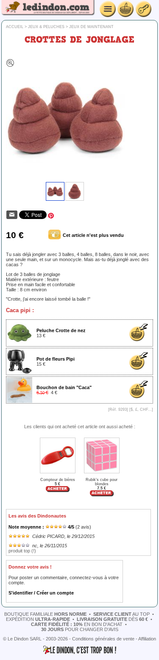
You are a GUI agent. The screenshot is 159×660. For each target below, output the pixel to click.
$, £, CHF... (141, 409)
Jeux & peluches (46, 27)
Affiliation (147, 638)
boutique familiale (45, 614)
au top (121, 614)
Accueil (14, 27)
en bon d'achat (77, 624)
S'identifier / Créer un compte (41, 592)
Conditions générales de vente (103, 638)
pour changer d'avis (79, 629)
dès (112, 619)
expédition (38, 619)
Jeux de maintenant (91, 27)
